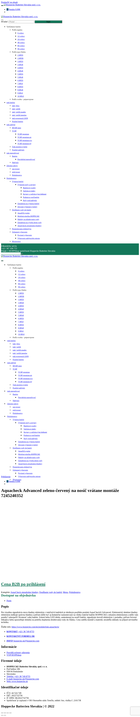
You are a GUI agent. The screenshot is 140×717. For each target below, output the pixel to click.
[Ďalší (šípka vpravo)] (5, 715)
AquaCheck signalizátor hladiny (24, 592)
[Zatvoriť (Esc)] (2, 712)
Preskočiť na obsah (9, 2)
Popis (9, 600)
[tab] (73, 600)
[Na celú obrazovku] (8, 712)
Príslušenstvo (74, 592)
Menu (65, 592)
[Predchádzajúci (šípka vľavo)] (2, 715)
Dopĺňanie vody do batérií (50, 592)
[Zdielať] (5, 712)
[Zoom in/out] (10, 712)
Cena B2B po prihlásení (23, 584)
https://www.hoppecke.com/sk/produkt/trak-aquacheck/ (35, 627)
